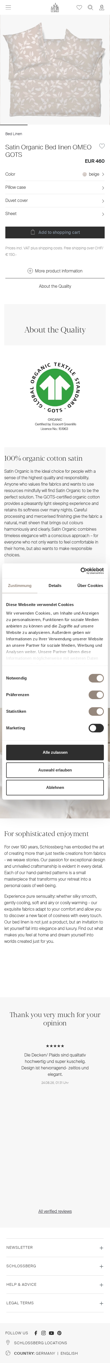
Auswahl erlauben (55, 770)
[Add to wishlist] (102, 146)
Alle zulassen (55, 752)
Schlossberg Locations (40, 1342)
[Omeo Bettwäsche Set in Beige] (55, 70)
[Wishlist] (79, 7)
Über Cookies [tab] (90, 585)
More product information (58, 271)
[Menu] (8, 7)
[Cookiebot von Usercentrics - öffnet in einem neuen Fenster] (80, 570)
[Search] (90, 7)
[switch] (96, 694)
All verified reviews (55, 1211)
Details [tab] (55, 585)
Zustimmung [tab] (20, 585)
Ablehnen (55, 787)
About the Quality (55, 286)
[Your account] (102, 7)
